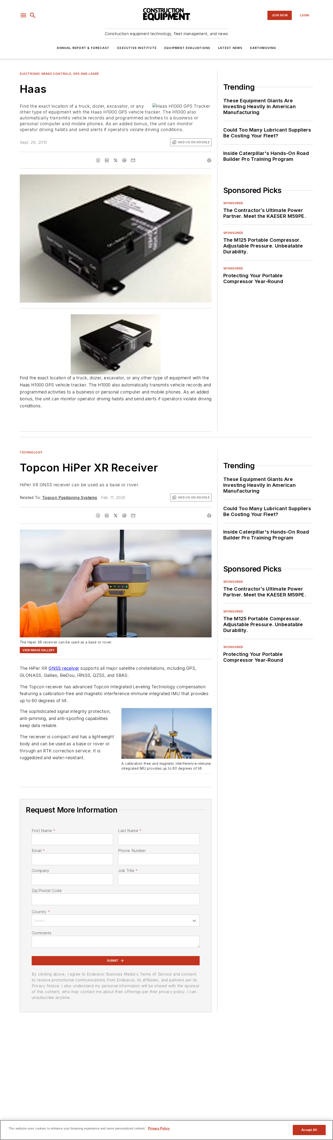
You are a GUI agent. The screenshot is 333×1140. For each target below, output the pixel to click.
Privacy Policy (159, 1128)
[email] (133, 160)
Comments (41, 932)
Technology (31, 452)
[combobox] (116, 920)
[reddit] (124, 160)
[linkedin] (106, 160)
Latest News (230, 48)
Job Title (128, 870)
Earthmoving (263, 48)
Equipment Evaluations (187, 48)
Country (41, 911)
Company (40, 870)
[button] (23, 15)
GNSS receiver (64, 668)
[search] (32, 15)
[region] (166, 1130)
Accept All (309, 1130)
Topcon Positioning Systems (69, 497)
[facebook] (98, 160)
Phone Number (132, 850)
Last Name (130, 830)
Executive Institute (137, 48)
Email (38, 850)
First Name (43, 830)
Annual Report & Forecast (83, 48)
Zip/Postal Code (47, 890)
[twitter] (115, 160)
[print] (209, 160)
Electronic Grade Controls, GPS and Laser (59, 74)
